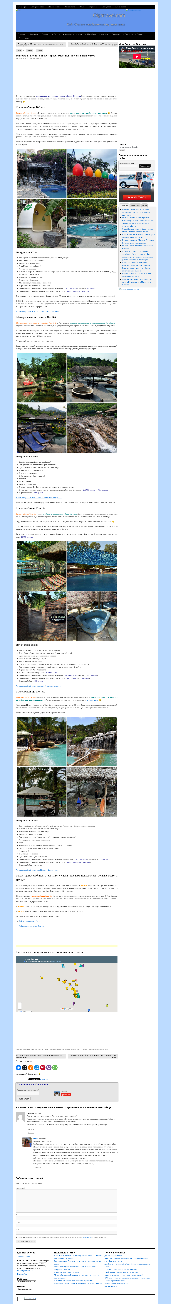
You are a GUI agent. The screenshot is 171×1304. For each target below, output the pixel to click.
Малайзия (91, 34)
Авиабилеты (70, 6)
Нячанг (40, 50)
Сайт (17, 1230)
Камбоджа (69, 34)
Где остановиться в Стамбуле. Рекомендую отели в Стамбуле (78, 1283)
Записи (19, 50)
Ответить (31, 1133)
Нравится (44, 1079)
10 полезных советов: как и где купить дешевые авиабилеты (78, 1255)
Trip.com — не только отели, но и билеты (120, 1269)
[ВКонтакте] (18, 1067)
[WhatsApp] (55, 1067)
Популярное (124, 205)
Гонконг (45, 34)
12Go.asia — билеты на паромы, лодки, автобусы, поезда (127, 1278)
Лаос (80, 34)
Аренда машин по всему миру (116, 1283)
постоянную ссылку (101, 1049)
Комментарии (135, 205)
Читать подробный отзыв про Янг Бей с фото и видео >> (39, 497)
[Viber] (49, 1067)
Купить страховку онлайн (114, 1280)
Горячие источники (69, 1049)
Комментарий (20, 1188)
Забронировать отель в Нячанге (31, 926)
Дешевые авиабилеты (113, 1255)
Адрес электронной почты (28, 1089)
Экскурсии (106, 6)
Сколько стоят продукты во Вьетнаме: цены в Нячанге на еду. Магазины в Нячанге (137, 282)
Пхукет (28, 1256)
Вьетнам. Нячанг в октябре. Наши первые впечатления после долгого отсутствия (136, 212)
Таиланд (129, 34)
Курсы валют (120, 6)
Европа (57, 34)
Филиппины (23, 38)
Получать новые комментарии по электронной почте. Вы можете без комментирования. (72, 1237)
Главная (21, 34)
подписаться (86, 1237)
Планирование (54, 6)
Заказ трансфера (110, 1286)
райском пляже (93, 700)
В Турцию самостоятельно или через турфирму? (73, 1280)
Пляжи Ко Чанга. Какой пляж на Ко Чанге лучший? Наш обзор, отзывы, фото (94, 45)
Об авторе (22, 6)
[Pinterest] (42, 1067)
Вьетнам (34, 34)
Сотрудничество (37, 6)
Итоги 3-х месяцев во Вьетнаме (66, 1272)
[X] (24, 1067)
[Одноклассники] (30, 1067)
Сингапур (116, 34)
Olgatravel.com (109, 15)
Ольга (40, 58)
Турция (140, 34)
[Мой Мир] (36, 1067)
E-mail (18, 1222)
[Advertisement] (35, 76)
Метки (144, 205)
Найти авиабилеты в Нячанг (30, 921)
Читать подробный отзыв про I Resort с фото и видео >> (38, 870)
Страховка (93, 6)
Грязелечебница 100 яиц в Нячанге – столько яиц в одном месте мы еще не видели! (39, 45)
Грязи (78, 1049)
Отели (81, 6)
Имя (17, 1215)
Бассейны (59, 1049)
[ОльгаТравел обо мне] (140, 20)
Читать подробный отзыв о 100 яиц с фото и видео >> (37, 311)
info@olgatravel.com (24, 1270)
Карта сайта (22, 1274)
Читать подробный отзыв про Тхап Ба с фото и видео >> (38, 686)
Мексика (104, 34)
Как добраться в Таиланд (64, 1258)
